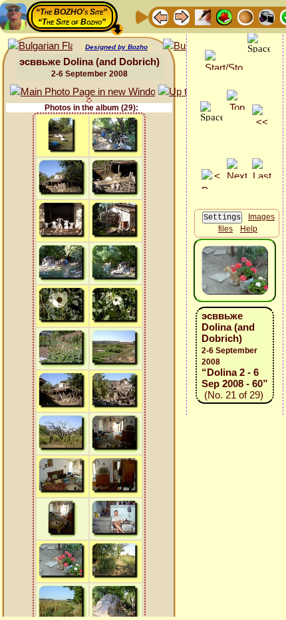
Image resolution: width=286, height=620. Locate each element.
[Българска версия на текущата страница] (40, 46)
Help (248, 228)
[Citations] (224, 16)
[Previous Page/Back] (160, 16)
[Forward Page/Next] (182, 16)
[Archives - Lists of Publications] (203, 16)
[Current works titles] (245, 16)
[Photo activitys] (267, 16)
